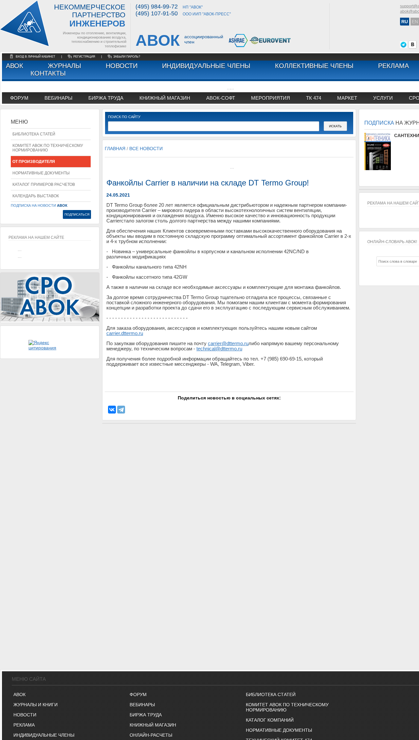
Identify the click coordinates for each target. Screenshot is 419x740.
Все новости (146, 148)
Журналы (64, 65)
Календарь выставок (35, 196)
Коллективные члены (314, 65)
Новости (121, 65)
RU (404, 21)
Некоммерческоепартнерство (89, 15)
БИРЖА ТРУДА (146, 714)
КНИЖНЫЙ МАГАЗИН (153, 725)
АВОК (14, 65)
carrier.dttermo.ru (124, 333)
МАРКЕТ (347, 98)
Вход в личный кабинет (36, 56)
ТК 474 (313, 98)
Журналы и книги (35, 704)
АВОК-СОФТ (220, 98)
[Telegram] (121, 410)
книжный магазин (164, 98)
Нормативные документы (41, 173)
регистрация (84, 56)
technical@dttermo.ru (219, 348)
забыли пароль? (126, 56)
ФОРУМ (19, 98)
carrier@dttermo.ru (228, 343)
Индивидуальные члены (206, 65)
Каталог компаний (270, 720)
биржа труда (105, 98)
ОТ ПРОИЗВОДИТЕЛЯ (33, 161)
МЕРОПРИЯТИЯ (270, 98)
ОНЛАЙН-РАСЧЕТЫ (151, 735)
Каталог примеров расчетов (43, 184)
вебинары (58, 98)
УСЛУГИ (383, 98)
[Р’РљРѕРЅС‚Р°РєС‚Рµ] (112, 410)
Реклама (393, 65)
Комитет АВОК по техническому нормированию (47, 147)
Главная (115, 148)
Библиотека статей (33, 134)
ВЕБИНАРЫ (142, 704)
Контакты (48, 73)
